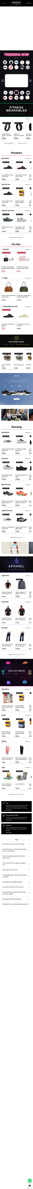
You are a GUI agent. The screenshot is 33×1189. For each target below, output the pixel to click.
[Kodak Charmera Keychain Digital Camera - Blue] (16, 62)
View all (28, 118)
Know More (9, 810)
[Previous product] (2, 80)
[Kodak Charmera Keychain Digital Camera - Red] (11, 98)
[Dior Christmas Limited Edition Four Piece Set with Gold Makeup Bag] (16, 98)
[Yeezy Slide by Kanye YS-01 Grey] (5, 93)
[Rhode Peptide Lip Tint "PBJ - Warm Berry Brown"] (11, 92)
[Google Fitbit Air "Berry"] (11, 67)
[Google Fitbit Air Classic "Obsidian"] (5, 62)
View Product (22, 85)
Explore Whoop (9, 143)
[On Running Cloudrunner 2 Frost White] (28, 67)
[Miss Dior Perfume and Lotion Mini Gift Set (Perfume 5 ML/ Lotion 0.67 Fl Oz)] (22, 98)
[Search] (5, 3)
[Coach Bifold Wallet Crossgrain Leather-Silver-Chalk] (28, 63)
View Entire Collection (16, 654)
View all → (16, 58)
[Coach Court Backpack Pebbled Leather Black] (11, 62)
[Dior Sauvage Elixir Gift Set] (28, 93)
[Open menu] (2, 3)
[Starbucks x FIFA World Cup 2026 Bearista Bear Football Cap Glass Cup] (22, 93)
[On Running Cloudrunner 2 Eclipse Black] (22, 67)
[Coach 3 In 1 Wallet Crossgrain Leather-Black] (16, 93)
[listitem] (7, 130)
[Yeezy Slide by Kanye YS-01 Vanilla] (16, 67)
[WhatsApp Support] (30, 1181)
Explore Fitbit (22, 143)
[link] (16, 80)
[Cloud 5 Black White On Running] (5, 67)
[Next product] (30, 80)
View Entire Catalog (16, 237)
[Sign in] (31, 3)
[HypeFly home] (16, 3)
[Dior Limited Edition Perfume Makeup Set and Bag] (5, 98)
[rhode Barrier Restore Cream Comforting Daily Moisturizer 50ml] (22, 63)
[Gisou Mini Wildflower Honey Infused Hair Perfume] (27, 97)
